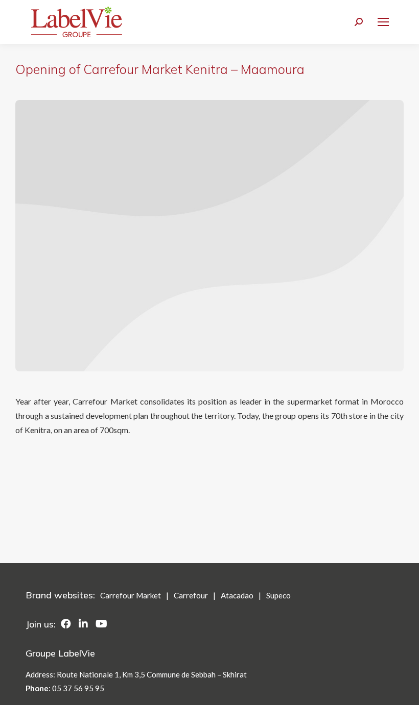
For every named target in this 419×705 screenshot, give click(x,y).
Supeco (278, 595)
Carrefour (191, 595)
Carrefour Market (130, 595)
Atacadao (237, 595)
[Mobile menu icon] (383, 22)
